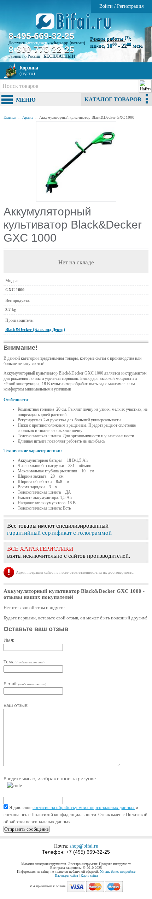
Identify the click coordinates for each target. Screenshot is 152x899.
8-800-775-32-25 (41, 49)
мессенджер (36, 42)
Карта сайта (89, 875)
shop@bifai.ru (84, 846)
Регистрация (130, 6)
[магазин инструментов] (76, 25)
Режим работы (110, 38)
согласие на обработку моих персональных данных (84, 807)
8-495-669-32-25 (41, 36)
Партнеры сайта (66, 875)
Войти (106, 6)
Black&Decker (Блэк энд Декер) (35, 329)
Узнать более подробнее (117, 871)
